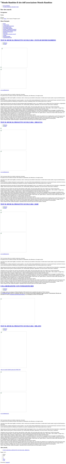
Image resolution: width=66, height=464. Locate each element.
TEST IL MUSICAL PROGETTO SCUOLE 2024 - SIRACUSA (21, 122)
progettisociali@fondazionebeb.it (17, 294)
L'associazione (6, 24)
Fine (4, 460)
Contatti (4, 35)
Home (5, 18)
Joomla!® (8, 462)
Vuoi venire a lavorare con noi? (9, 34)
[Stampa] (5, 42)
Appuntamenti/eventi (7, 37)
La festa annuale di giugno (8, 25)
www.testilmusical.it (5, 90)
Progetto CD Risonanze (8, 31)
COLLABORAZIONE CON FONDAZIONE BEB (17, 286)
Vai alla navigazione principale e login (11, 6)
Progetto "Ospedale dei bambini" (9, 29)
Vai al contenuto (6, 5)
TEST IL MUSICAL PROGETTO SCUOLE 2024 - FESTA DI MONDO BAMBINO (28, 40)
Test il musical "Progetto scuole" (9, 30)
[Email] (5, 44)
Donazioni (5, 32)
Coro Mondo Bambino (7, 28)
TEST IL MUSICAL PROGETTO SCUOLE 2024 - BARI (19, 204)
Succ (4, 459)
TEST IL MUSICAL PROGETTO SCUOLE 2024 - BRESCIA (16, 450)
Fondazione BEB (6, 293)
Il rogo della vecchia (7, 27)
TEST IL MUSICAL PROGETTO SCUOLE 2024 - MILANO (21, 326)
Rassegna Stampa (6, 36)
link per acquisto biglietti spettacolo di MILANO (11, 369)
